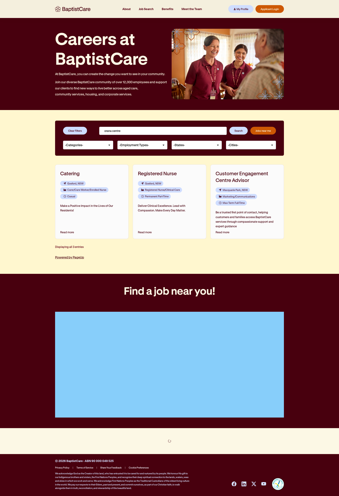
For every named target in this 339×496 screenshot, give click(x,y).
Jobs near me (263, 130)
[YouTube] (263, 484)
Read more (67, 232)
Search (238, 130)
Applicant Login (270, 9)
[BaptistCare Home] (72, 9)
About (126, 9)
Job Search (146, 9)
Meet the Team (192, 9)
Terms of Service (84, 467)
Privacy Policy (62, 467)
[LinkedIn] (243, 484)
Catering (70, 173)
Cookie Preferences (139, 467)
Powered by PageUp (69, 257)
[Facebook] (234, 484)
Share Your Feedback (111, 467)
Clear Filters (75, 130)
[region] (169, 208)
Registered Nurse (157, 173)
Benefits (167, 9)
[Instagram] (253, 484)
